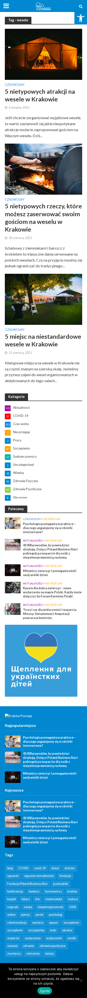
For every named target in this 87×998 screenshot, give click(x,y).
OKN (72, 907)
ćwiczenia (33, 953)
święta (49, 953)
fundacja (65, 876)
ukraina (67, 930)
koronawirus (53, 891)
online (11, 914)
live (37, 899)
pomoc (25, 914)
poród (39, 914)
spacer (53, 922)
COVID (23, 868)
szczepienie (15, 930)
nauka (28, 907)
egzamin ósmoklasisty (39, 876)
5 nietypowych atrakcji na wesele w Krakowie (40, 95)
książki (11, 899)
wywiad (12, 946)
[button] (80, 18)
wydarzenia (33, 938)
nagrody (12, 907)
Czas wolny (14, 85)
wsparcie (13, 938)
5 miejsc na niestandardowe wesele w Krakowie (43, 340)
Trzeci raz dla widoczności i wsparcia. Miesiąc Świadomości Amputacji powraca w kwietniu (50, 614)
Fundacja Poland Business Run (27, 884)
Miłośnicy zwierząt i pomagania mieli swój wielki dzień (49, 573)
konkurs (34, 891)
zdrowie (28, 946)
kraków (72, 891)
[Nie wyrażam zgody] (81, 980)
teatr (53, 930)
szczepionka (36, 930)
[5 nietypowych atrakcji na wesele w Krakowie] (43, 53)
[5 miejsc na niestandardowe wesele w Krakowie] (43, 299)
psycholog (55, 914)
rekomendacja (17, 922)
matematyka (53, 899)
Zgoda (45, 991)
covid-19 (40, 868)
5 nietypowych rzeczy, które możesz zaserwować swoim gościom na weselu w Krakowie (43, 217)
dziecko (70, 868)
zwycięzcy (14, 953)
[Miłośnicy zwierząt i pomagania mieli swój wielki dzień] (13, 570)
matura (73, 899)
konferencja (15, 891)
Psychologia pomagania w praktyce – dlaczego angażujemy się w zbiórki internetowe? (49, 528)
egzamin (13, 876)
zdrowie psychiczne (52, 946)
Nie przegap (51, 518)
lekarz (26, 899)
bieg (10, 868)
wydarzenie (54, 938)
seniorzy (38, 922)
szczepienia (71, 922)
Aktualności (33, 540)
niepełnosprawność (51, 907)
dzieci (55, 868)
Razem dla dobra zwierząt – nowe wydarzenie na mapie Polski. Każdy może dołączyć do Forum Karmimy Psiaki (52, 592)
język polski (60, 884)
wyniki (71, 938)
